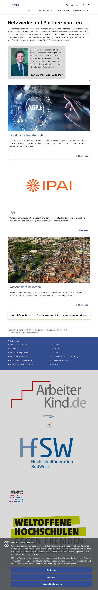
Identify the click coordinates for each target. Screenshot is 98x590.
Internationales (81, 10)
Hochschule (45, 10)
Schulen (55, 344)
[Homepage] (13, 6)
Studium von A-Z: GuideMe (21, 364)
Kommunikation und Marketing (65, 356)
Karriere (55, 348)
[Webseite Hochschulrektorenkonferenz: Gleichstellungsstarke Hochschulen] (49, 535)
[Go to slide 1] (89, 80)
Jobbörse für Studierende (21, 360)
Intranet (55, 364)
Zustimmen (52, 570)
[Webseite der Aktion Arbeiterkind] (49, 394)
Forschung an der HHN (47, 315)
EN (88, 5)
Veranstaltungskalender (20, 352)
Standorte (14, 348)
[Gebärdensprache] (72, 5)
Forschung (63, 10)
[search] (78, 5)
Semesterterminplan (18, 356)
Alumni (55, 352)
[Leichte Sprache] (67, 5)
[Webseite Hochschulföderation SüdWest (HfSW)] (49, 458)
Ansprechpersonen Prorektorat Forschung (75, 315)
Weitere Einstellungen (52, 584)
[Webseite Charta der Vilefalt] (49, 416)
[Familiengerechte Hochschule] (49, 424)
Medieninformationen (20, 315)
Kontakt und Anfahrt (18, 344)
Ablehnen (51, 577)
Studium (27, 10)
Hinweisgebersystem (61, 360)
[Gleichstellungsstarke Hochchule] (49, 496)
